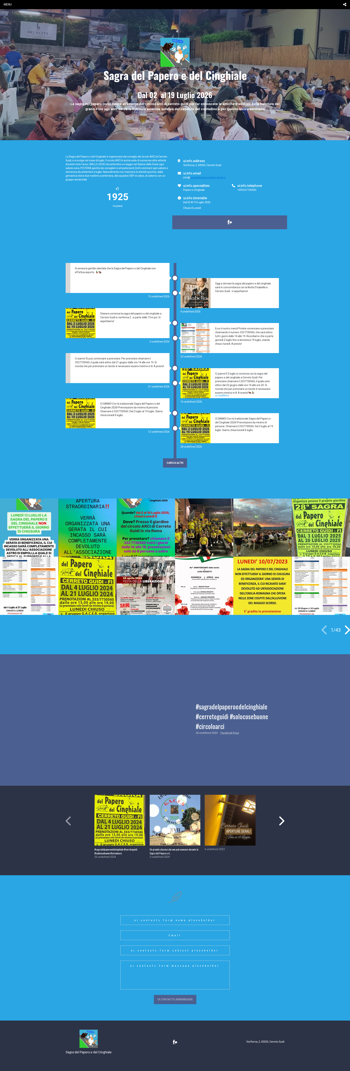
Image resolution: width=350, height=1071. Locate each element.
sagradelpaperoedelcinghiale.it (207, 177)
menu (8, 4)
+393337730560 (246, 189)
